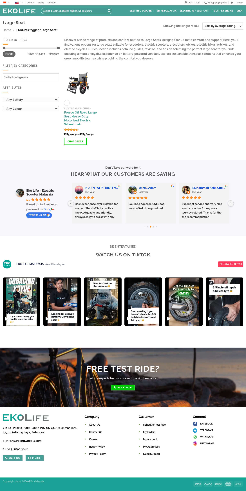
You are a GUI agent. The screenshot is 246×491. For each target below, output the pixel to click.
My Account (150, 439)
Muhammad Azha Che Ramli (80, 188)
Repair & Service (222, 10)
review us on (37, 215)
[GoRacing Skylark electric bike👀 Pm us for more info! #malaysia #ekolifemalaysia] (103, 301)
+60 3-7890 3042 (16, 449)
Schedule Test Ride (154, 424)
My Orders (149, 432)
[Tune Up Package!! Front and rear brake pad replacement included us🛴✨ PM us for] (184, 301)
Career (93, 439)
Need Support (151, 453)
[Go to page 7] (156, 226)
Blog (41, 2)
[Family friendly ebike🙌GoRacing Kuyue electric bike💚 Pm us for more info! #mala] (21, 301)
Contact (52, 2)
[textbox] (30, 100)
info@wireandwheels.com (24, 441)
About (30, 2)
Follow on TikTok (231, 264)
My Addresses (151, 446)
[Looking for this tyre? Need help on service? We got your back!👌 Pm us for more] (143, 301)
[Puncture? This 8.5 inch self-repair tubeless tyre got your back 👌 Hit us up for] (224, 301)
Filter (9, 54)
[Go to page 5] (150, 227)
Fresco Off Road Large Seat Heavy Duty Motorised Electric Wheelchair (80, 118)
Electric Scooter (141, 10)
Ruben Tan (178, 188)
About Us (94, 424)
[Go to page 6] (153, 226)
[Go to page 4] (147, 226)
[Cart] (232, 2)
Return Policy (97, 446)
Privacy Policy (97, 453)
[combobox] (31, 99)
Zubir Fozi (124, 188)
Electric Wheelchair (194, 10)
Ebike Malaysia (166, 10)
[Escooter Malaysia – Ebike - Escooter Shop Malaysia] (19, 10)
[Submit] (109, 11)
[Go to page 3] (144, 226)
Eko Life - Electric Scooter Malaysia (40, 192)
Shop (240, 10)
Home (7, 30)
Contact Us (95, 432)
